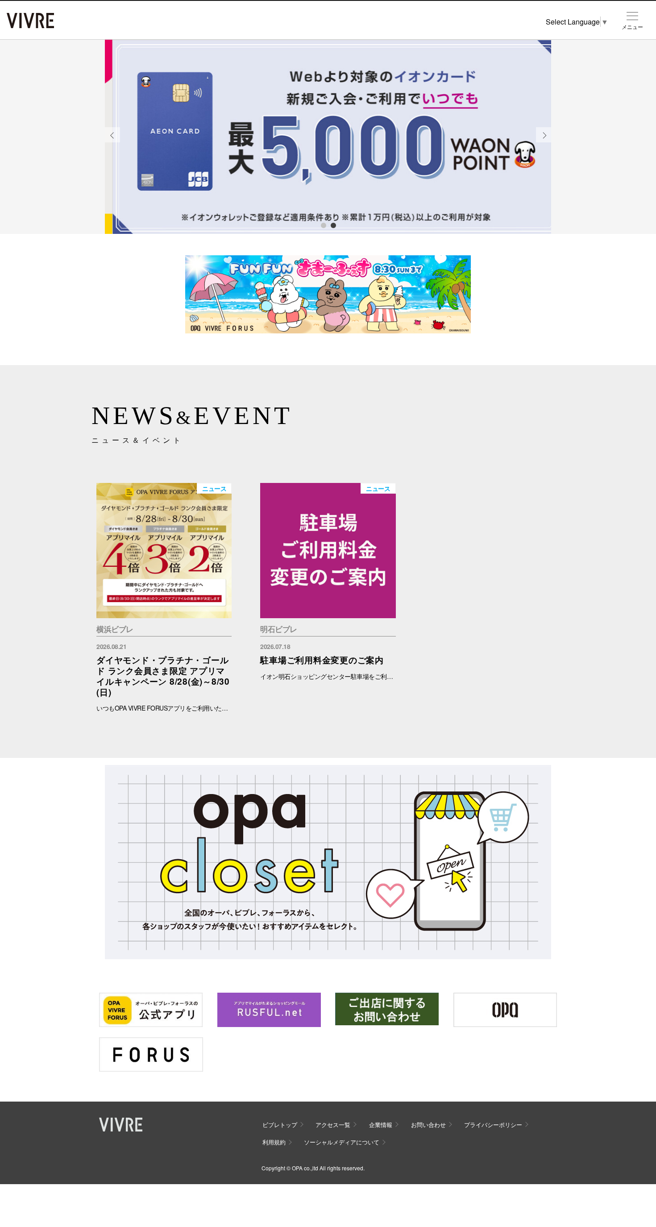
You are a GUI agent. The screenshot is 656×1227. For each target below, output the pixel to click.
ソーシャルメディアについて (341, 1142)
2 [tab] (333, 225)
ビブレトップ (279, 1124)
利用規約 (274, 1142)
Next (543, 141)
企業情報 (380, 1124)
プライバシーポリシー (493, 1124)
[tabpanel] (328, 137)
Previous (112, 141)
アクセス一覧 (333, 1124)
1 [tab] (323, 225)
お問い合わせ (428, 1124)
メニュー (632, 27)
